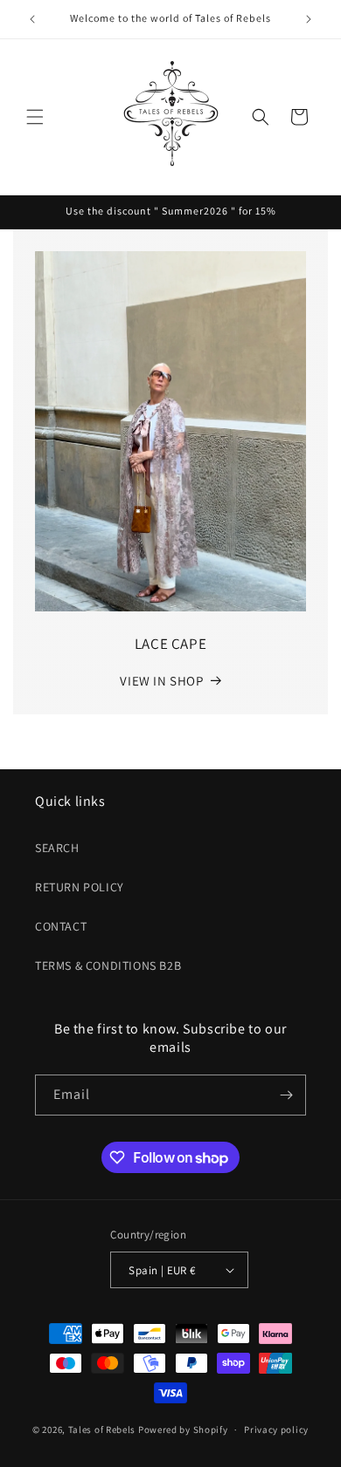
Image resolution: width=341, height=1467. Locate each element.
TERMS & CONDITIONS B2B (108, 965)
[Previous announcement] (32, 19)
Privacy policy (276, 1429)
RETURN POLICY (79, 887)
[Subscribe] (286, 1095)
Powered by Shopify (183, 1429)
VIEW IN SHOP (161, 680)
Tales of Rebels (103, 1429)
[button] (35, 117)
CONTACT (61, 926)
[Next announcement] (308, 19)
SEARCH (57, 848)
